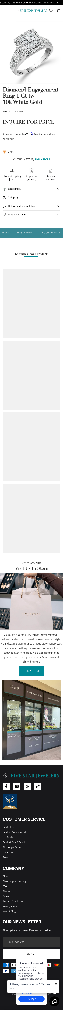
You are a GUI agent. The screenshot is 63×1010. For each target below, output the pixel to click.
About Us (7, 876)
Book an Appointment (14, 831)
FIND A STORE (42, 159)
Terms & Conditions (13, 901)
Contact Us (8, 827)
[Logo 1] (6, 786)
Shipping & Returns (13, 847)
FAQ (5, 886)
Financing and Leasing (14, 881)
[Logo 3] (27, 786)
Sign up (31, 953)
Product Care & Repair (14, 842)
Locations (8, 852)
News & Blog (9, 911)
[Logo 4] (37, 786)
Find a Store (31, 671)
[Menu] (4, 10)
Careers (7, 896)
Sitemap (7, 891)
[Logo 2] (16, 786)
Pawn (5, 857)
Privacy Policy (10, 906)
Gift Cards (8, 837)
